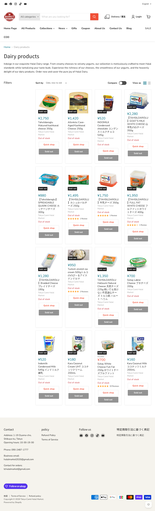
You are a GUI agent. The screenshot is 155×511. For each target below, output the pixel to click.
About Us (99, 28)
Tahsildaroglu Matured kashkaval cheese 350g (48, 125)
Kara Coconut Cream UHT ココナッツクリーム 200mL (78, 368)
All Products (28, 28)
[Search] (94, 16)
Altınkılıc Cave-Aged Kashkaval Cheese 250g (76, 125)
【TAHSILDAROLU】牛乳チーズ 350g (108, 201)
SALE (148, 28)
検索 (6, 496)
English (145, 4)
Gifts (74, 28)
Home (7, 47)
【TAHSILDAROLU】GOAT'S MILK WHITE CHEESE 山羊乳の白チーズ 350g (137, 124)
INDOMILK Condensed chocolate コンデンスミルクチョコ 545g (107, 129)
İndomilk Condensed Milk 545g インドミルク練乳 (48, 368)
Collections (46, 28)
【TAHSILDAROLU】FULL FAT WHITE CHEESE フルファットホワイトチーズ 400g (137, 206)
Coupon (85, 28)
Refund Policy (48, 435)
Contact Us (116, 28)
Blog (129, 28)
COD (6, 37)
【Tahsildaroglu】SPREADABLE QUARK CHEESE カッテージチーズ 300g (48, 206)
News (62, 28)
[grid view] (145, 83)
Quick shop (48, 144)
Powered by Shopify (13, 502)
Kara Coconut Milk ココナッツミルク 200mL (137, 366)
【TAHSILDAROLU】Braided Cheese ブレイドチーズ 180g (48, 284)
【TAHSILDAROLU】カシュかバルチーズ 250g (78, 202)
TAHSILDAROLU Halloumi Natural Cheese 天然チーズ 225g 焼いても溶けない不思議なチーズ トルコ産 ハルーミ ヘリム (108, 289)
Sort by (39, 83)
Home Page (10, 28)
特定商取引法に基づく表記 (130, 435)
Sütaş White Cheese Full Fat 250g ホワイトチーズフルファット (108, 368)
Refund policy (35, 496)
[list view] (149, 83)
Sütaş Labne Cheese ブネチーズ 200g (137, 283)
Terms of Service (49, 439)
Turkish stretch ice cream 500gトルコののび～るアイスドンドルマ (78, 273)
